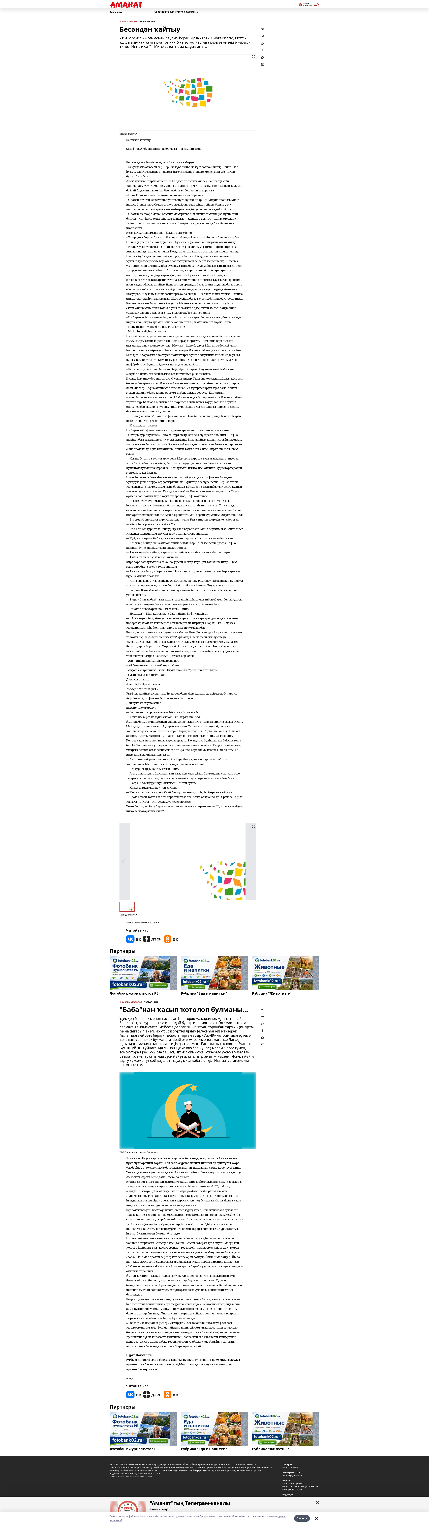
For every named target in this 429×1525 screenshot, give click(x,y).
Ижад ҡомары (128, 21)
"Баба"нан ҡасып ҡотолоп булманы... (176, 11)
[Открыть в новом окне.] (133, 939)
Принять (302, 1518)
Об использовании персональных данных (131, 1476)
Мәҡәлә (116, 12)
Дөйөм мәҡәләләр (130, 1002)
